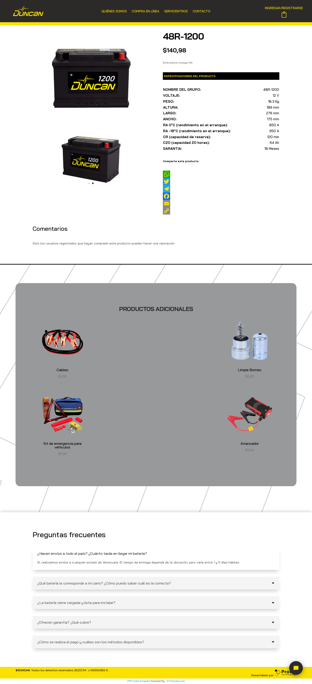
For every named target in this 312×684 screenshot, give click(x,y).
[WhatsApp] (221, 174)
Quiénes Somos (114, 11)
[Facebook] (221, 196)
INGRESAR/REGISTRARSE (284, 8)
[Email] (221, 203)
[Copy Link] (221, 211)
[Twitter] (221, 181)
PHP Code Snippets (138, 681)
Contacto (201, 11)
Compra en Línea (145, 11)
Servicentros (176, 11)
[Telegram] (221, 189)
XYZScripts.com (176, 681)
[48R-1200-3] (91, 191)
